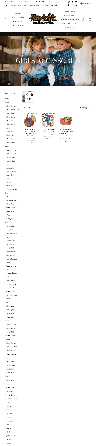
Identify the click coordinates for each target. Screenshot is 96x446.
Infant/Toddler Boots (11, 260)
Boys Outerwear (12, 233)
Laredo (8, 439)
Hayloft (8, 432)
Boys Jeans (10, 244)
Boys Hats (10, 230)
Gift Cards (54, 5)
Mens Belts (10, 380)
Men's (13, 2)
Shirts (6, 5)
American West (12, 399)
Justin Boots (10, 435)
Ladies (20, 2)
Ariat (8, 402)
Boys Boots (10, 226)
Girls (26, 2)
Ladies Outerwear (10, 184)
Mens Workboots (70, 23)
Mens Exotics (11, 343)
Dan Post (9, 413)
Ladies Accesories (10, 166)
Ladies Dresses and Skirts (11, 173)
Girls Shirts (10, 207)
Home (6, 2)
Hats (19, 5)
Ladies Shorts (11, 179)
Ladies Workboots (70, 19)
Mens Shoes (10, 124)
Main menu (10, 94)
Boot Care (18, 21)
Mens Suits (10, 121)
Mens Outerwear (12, 139)
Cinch (8, 406)
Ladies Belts (10, 384)
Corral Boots (11, 410)
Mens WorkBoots (12, 109)
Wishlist (45, 5)
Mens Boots (18, 13)
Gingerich (10, 428)
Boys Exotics (11, 251)
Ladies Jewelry (11, 189)
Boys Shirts (10, 248)
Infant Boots (70, 15)
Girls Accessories (11, 198)
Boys (31, 2)
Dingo (8, 417)
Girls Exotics (11, 354)
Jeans (56, 2)
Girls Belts (10, 387)
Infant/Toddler (40, 2)
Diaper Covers (11, 273)
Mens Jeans (10, 113)
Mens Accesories (10, 130)
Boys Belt (9, 391)
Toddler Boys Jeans (11, 267)
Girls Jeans (10, 218)
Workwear (70, 27)
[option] (48, 34)
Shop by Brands (35, 5)
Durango (9, 421)
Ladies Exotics (11, 347)
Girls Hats (10, 211)
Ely (7, 424)
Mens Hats (10, 135)
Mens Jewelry (11, 142)
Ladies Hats (10, 161)
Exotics (13, 5)
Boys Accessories (10, 239)
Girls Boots (10, 215)
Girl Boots (70, 11)
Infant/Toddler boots (11, 297)
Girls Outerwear (12, 204)
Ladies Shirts (11, 153)
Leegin (8, 443)
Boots (50, 2)
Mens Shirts (10, 117)
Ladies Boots (18, 17)
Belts (25, 5)
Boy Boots (18, 25)
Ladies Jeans (10, 157)
